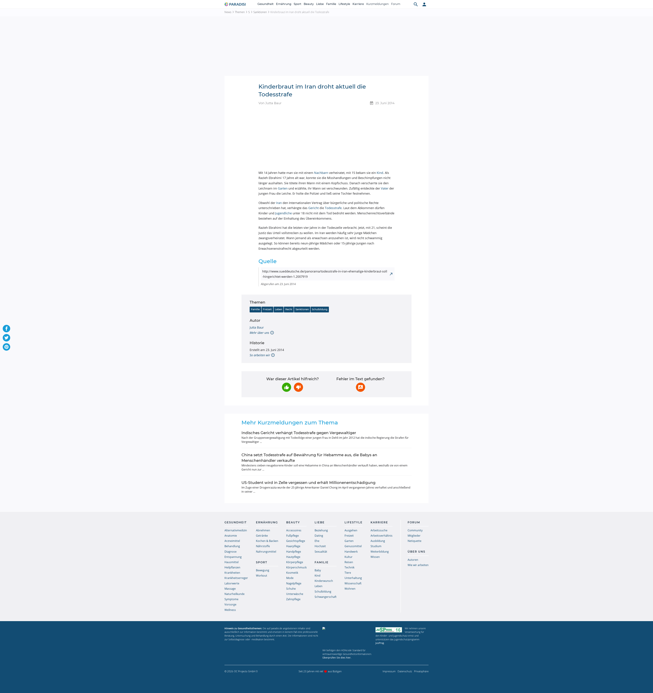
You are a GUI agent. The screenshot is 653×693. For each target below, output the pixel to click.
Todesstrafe (333, 208)
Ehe (317, 541)
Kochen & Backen (267, 541)
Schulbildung (319, 309)
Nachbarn (321, 173)
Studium (376, 546)
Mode (290, 578)
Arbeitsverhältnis (381, 535)
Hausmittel (231, 562)
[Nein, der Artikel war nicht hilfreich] (298, 387)
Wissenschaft (353, 583)
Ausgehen (351, 530)
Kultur (349, 557)
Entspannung (233, 557)
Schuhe (291, 589)
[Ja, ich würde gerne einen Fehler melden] (360, 387)
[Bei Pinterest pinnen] (6, 347)
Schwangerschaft (326, 597)
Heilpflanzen (232, 567)
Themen (240, 12)
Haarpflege (293, 546)
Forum (395, 4)
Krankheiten (232, 573)
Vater (384, 188)
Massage (230, 589)
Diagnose (230, 551)
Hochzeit (320, 546)
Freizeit (267, 309)
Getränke (262, 535)
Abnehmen (263, 530)
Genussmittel (353, 546)
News (227, 12)
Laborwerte (231, 583)
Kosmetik (292, 573)
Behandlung (232, 546)
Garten (283, 188)
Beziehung (321, 530)
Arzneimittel (232, 541)
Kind (380, 173)
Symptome (231, 599)
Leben (278, 309)
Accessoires (293, 530)
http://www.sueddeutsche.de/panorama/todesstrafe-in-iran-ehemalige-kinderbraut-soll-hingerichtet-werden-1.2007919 (324, 274)
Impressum (389, 671)
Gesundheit (265, 4)
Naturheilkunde (234, 594)
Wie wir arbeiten (418, 565)
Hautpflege (293, 557)
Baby (318, 570)
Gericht (313, 208)
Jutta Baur (257, 327)
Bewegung (262, 570)
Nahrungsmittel (266, 551)
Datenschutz (405, 671)
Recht (288, 309)
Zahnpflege (293, 599)
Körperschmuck (296, 567)
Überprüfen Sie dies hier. (336, 657)
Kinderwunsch (324, 581)
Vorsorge (230, 604)
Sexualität (321, 551)
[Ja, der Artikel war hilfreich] (286, 387)
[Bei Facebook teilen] (6, 328)
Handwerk (351, 551)
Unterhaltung (353, 578)
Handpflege (293, 551)
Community (415, 530)
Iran (279, 203)
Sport (297, 4)
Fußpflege (292, 535)
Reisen (349, 562)
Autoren (413, 560)
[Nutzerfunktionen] (424, 4)
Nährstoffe (263, 546)
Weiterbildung (380, 551)
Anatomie (230, 535)
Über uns (416, 551)
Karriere (358, 4)
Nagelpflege (293, 583)
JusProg (379, 643)
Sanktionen (260, 12)
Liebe (320, 4)
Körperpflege (294, 562)
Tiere (348, 573)
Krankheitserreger (236, 578)
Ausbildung (378, 541)
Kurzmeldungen (377, 4)
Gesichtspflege (295, 541)
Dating (319, 535)
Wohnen (350, 589)
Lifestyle (344, 4)
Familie (331, 4)
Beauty (309, 4)
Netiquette (414, 541)
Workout (261, 575)
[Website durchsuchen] (416, 4)
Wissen (375, 557)
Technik (349, 567)
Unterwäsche (294, 594)
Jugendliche (283, 213)
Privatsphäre (421, 671)
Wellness (230, 610)
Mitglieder (414, 535)
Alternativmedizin (235, 530)
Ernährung (283, 4)
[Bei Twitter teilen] (6, 337)
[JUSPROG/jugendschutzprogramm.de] (388, 630)
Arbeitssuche (379, 530)
